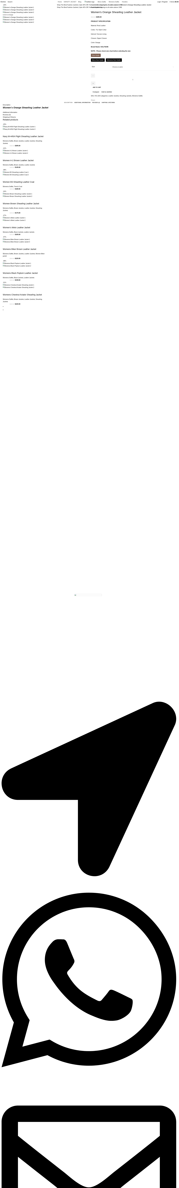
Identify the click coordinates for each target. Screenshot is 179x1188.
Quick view (10, 132)
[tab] (68, 102)
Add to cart (97, 87)
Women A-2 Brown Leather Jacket (18, 160)
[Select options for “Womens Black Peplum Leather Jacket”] (5, 269)
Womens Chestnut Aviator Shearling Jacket (22, 295)
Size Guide (95, 55)
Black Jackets (18, 232)
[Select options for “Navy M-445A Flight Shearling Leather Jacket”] (5, 132)
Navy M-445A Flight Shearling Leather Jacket (23, 136)
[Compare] (15, 132)
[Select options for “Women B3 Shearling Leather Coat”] (5, 178)
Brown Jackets (19, 141)
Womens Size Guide (114, 60)
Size (93, 66)
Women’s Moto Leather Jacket (16, 227)
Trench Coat (18, 186)
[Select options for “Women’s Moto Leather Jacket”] (5, 223)
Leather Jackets (113, 96)
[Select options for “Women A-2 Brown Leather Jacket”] (5, 156)
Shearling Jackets (125, 96)
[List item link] (88, 625)
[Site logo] (89, 2)
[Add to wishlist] (20, 132)
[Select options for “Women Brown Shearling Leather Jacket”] (5, 200)
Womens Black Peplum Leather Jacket (20, 273)
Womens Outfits (137, 96)
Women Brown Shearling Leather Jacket (21, 203)
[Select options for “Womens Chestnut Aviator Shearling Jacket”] (5, 291)
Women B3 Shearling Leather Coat (18, 182)
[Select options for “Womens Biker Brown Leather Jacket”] (5, 245)
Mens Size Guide (97, 60)
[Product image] (19, 129)
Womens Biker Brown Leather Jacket (19, 249)
